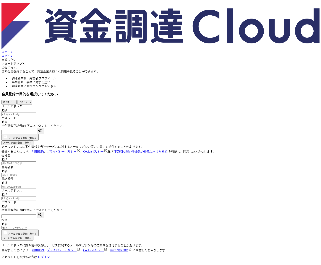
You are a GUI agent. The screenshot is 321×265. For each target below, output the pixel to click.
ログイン (7, 51)
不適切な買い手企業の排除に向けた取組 (141, 151)
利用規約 (38, 151)
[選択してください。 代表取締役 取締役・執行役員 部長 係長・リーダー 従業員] (14, 227)
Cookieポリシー (93, 151)
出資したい (25, 102)
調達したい (9, 102)
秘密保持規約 (119, 250)
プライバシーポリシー (62, 151)
